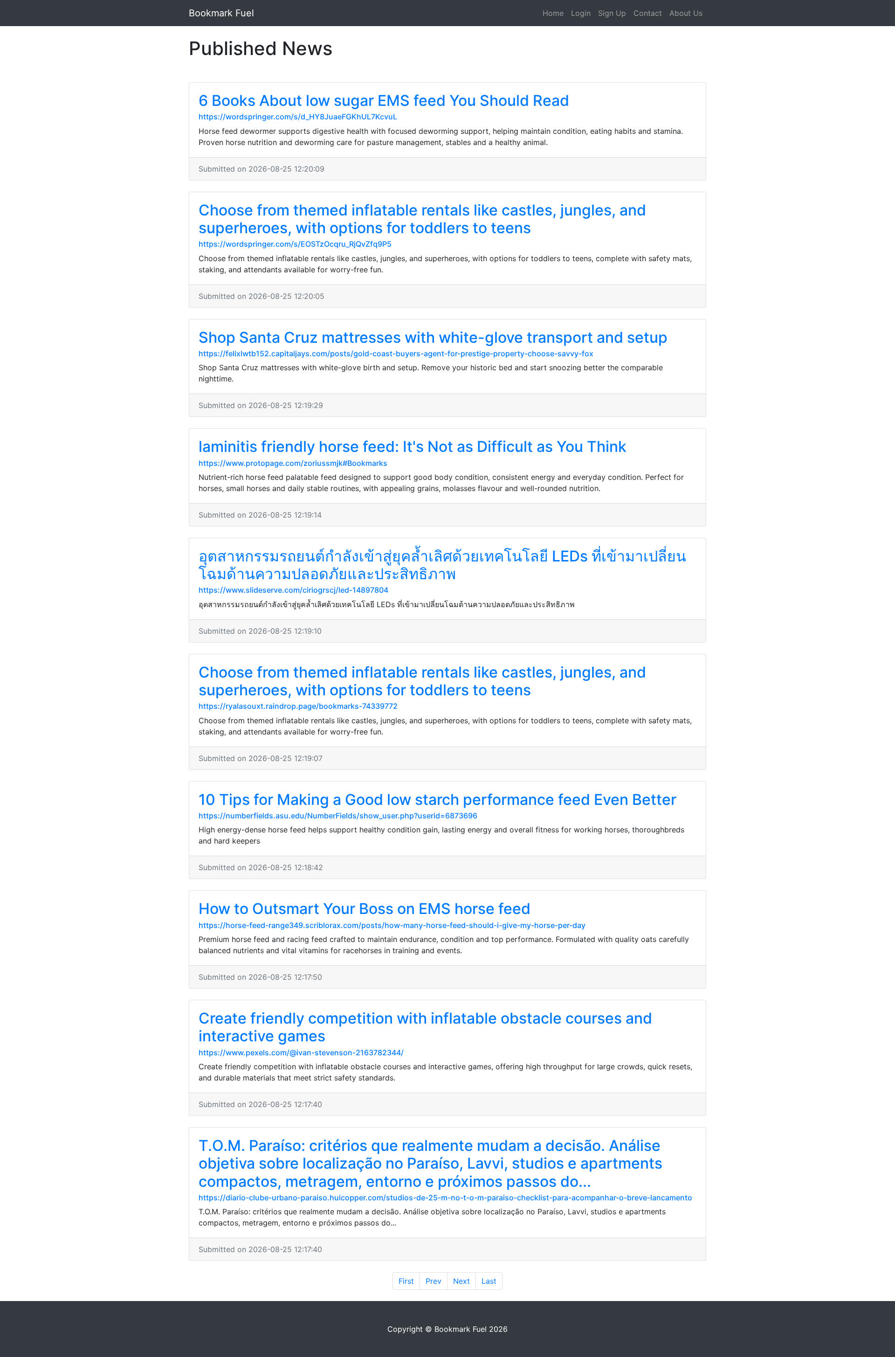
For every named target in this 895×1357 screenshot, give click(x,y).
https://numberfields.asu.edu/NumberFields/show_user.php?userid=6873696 (338, 815)
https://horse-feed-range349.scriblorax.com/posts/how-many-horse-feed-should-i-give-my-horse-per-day (392, 925)
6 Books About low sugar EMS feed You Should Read (384, 100)
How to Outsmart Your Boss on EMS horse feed (364, 909)
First (406, 1281)
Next (461, 1281)
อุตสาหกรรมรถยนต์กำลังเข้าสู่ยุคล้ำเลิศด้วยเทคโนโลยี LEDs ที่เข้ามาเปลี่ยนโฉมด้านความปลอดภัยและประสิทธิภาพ (442, 565)
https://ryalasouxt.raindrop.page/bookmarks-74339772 (298, 706)
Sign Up (612, 13)
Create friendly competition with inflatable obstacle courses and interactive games (425, 1027)
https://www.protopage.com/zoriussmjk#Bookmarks (293, 463)
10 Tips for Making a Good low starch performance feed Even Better (437, 799)
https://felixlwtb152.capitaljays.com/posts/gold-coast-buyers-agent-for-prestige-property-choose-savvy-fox (396, 353)
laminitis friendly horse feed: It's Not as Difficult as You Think (412, 446)
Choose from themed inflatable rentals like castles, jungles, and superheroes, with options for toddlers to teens (422, 219)
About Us (685, 13)
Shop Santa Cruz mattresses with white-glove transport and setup (433, 337)
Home (553, 13)
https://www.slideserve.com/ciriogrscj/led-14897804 (293, 590)
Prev (433, 1281)
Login (581, 13)
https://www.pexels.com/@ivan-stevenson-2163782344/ (301, 1052)
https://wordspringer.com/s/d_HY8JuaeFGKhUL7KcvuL (298, 116)
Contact (647, 13)
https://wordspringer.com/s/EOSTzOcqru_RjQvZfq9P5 (295, 244)
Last (489, 1281)
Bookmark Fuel (221, 13)
